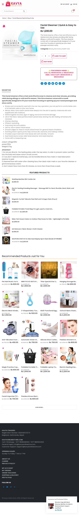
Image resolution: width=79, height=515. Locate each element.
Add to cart (60, 56)
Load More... (39, 407)
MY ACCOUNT (65, 4)
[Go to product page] (6, 180)
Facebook (42, 83)
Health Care (66, 49)
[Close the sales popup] (75, 498)
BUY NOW (48, 62)
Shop (9, 18)
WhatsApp (59, 83)
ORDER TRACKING (9, 473)
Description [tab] (6, 90)
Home (4, 18)
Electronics (57, 49)
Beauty (51, 49)
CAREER (5, 461)
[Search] (24, 11)
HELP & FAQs (7, 477)
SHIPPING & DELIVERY (10, 475)
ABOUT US (6, 459)
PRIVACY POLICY (8, 463)
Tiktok (18, 487)
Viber (63, 83)
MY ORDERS (6, 470)
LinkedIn (49, 83)
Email (56, 83)
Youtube (7, 487)
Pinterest (52, 83)
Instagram (10, 487)
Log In (75, 4)
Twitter (45, 83)
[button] (3, 4)
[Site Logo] (13, 4)
